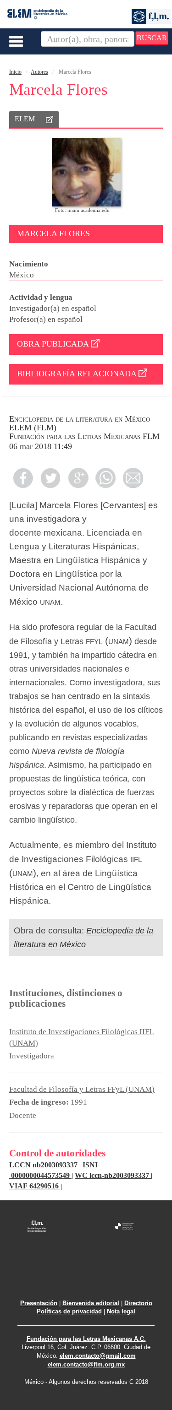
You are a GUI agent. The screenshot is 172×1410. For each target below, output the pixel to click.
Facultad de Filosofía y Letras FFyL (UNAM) (82, 1089)
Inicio (15, 72)
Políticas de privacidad (69, 1311)
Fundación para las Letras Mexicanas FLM (84, 436)
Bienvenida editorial (90, 1303)
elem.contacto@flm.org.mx (86, 1364)
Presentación (38, 1303)
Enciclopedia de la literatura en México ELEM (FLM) (79, 423)
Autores (39, 72)
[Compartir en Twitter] (50, 478)
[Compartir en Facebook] (23, 478)
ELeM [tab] (25, 119)
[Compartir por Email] (133, 478)
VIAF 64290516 (35, 1186)
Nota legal (121, 1311)
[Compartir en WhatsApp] (105, 478)
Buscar (152, 38)
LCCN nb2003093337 (44, 1165)
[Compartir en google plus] (78, 478)
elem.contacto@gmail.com (98, 1355)
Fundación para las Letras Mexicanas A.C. (86, 1338)
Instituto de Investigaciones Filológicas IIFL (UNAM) (81, 1037)
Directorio (138, 1303)
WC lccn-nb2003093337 (113, 1175)
